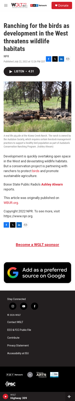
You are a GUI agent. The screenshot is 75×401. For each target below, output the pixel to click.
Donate (63, 5)
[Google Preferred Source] (37, 272)
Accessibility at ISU (18, 353)
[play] (5, 396)
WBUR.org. (11, 203)
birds (36, 171)
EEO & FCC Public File (19, 330)
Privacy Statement (18, 345)
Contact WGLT (15, 322)
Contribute (13, 337)
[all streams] (70, 396)
